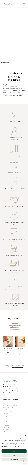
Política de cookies (10, 462)
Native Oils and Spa (8, 407)
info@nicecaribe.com (17, 367)
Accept (14, 451)
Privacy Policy (18, 462)
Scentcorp (5, 413)
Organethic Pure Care (8, 411)
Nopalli (5, 409)
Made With (3, 62)
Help (4, 403)
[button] (26, 435)
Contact (5, 431)
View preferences (14, 459)
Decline (14, 455)
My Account (6, 425)
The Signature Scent (8, 416)
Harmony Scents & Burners (10, 405)
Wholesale (6, 429)
